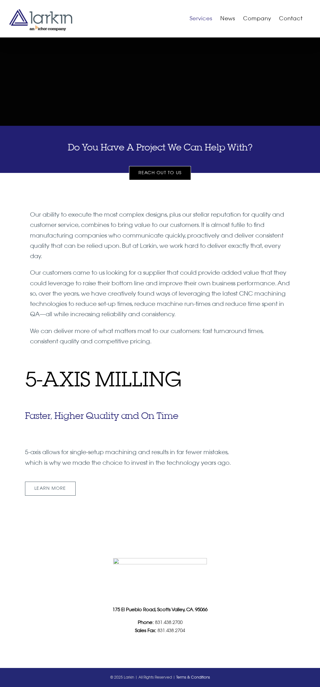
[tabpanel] (129, 434)
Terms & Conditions (193, 677)
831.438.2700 (168, 623)
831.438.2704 (170, 631)
